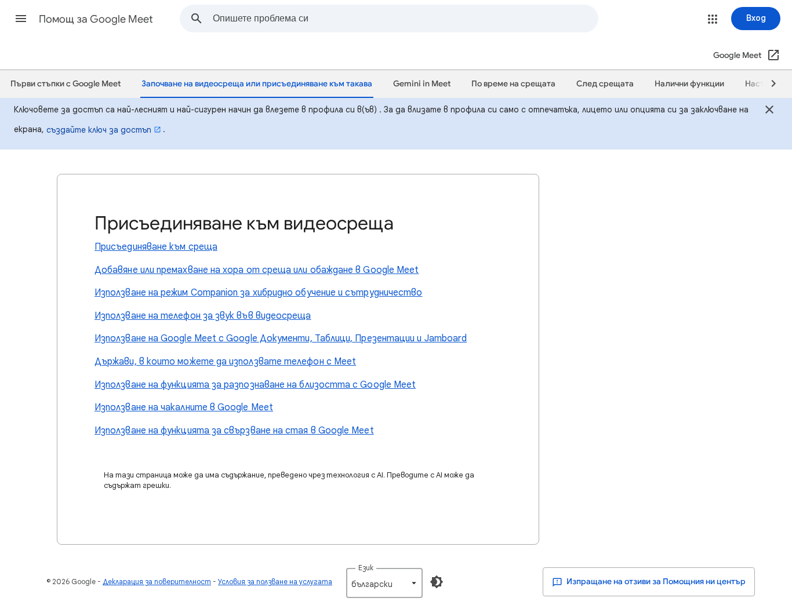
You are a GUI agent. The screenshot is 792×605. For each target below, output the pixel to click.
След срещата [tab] (605, 84)
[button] (21, 18)
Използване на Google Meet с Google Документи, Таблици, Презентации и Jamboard (281, 338)
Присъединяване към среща (156, 247)
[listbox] (384, 583)
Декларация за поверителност (157, 581)
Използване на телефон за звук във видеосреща (203, 316)
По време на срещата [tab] (513, 84)
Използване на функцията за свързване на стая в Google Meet (234, 430)
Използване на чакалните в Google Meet (184, 407)
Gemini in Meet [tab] (422, 84)
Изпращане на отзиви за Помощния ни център (655, 581)
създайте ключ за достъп (98, 130)
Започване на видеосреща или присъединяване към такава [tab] (256, 84)
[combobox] (405, 18)
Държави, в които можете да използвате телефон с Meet (225, 361)
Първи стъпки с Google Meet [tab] (65, 84)
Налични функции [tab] (689, 84)
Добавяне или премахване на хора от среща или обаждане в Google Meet (257, 270)
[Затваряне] (769, 111)
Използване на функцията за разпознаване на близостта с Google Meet (255, 385)
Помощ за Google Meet (96, 19)
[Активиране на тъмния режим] (437, 582)
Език (365, 567)
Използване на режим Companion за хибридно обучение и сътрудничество (258, 292)
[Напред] (768, 84)
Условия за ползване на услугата (275, 581)
